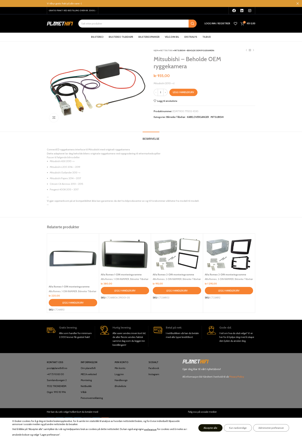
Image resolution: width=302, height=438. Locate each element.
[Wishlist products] (235, 23)
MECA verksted (89, 374)
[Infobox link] (71, 332)
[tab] (151, 137)
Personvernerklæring (92, 398)
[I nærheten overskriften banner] (297, 3)
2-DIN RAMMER (174, 279)
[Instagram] (249, 10)
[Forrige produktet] (246, 50)
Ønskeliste (120, 386)
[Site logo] (60, 23)
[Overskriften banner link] (146, 3)
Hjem (156, 50)
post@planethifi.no (57, 368)
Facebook (154, 368)
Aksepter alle (210, 427)
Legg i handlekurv (183, 92)
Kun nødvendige (238, 427)
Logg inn (119, 374)
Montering (86, 380)
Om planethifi (88, 368)
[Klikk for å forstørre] (53, 117)
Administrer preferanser (271, 427)
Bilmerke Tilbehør (175, 117)
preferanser (150, 429)
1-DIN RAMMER (69, 291)
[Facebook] (234, 10)
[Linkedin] (241, 10)
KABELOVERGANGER (198, 117)
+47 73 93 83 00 (55, 374)
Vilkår (84, 392)
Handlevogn (121, 380)
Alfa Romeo (55, 291)
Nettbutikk (166, 50)
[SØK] (193, 24)
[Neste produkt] (253, 50)
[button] (73, 302)
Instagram (154, 374)
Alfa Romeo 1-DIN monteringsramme (69, 286)
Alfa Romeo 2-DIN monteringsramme (173, 274)
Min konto (120, 368)
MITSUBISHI (217, 117)
